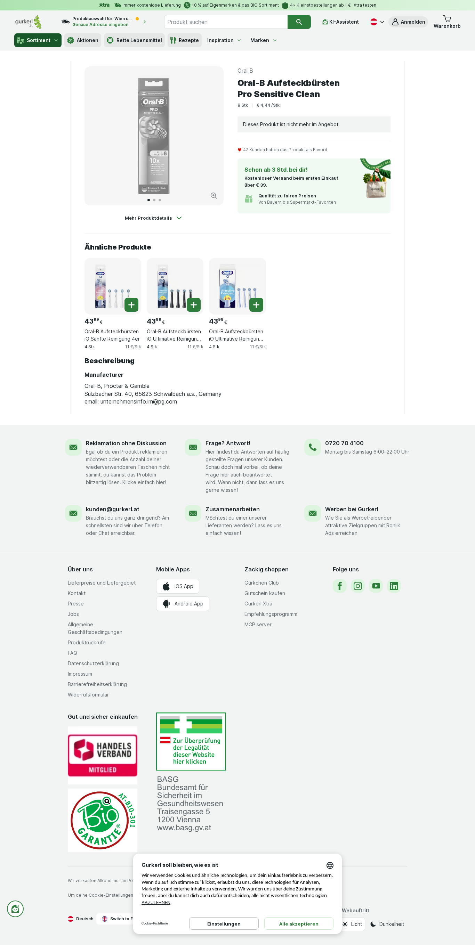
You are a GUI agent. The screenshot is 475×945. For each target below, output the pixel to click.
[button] (408, 21)
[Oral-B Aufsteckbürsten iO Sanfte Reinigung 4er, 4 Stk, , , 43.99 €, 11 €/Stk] (112, 286)
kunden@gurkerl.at (112, 509)
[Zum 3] (160, 200)
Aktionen (87, 40)
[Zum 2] (154, 200)
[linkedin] (394, 586)
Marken (259, 40)
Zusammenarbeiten (233, 509)
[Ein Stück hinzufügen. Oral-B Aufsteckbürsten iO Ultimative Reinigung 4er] (256, 305)
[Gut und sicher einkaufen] (102, 820)
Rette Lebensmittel (139, 40)
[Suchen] (299, 22)
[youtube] (376, 586)
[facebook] (340, 586)
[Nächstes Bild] (211, 136)
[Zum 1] (148, 200)
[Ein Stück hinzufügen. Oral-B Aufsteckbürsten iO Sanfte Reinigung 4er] (131, 305)
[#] (191, 741)
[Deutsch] (377, 22)
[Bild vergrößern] (213, 195)
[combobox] (225, 22)
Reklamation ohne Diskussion (126, 443)
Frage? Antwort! (228, 443)
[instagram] (358, 586)
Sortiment (38, 40)
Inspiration (220, 40)
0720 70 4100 (344, 443)
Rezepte (189, 40)
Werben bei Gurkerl (351, 509)
